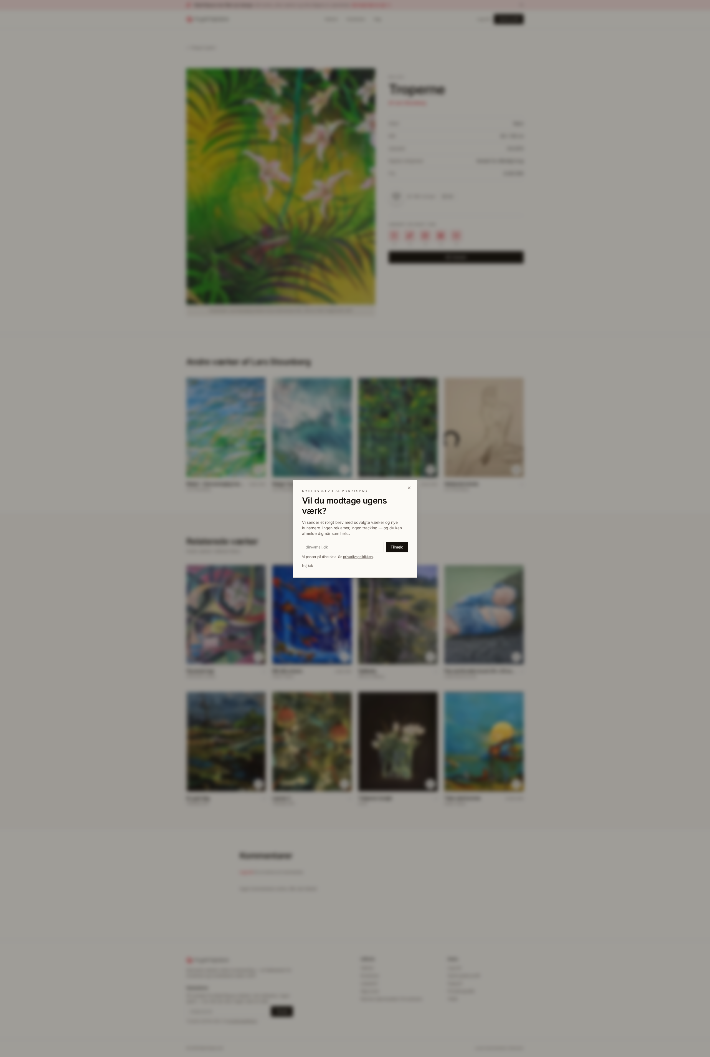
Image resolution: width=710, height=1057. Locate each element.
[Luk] (409, 487)
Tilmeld (397, 547)
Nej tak (307, 565)
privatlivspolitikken (358, 557)
